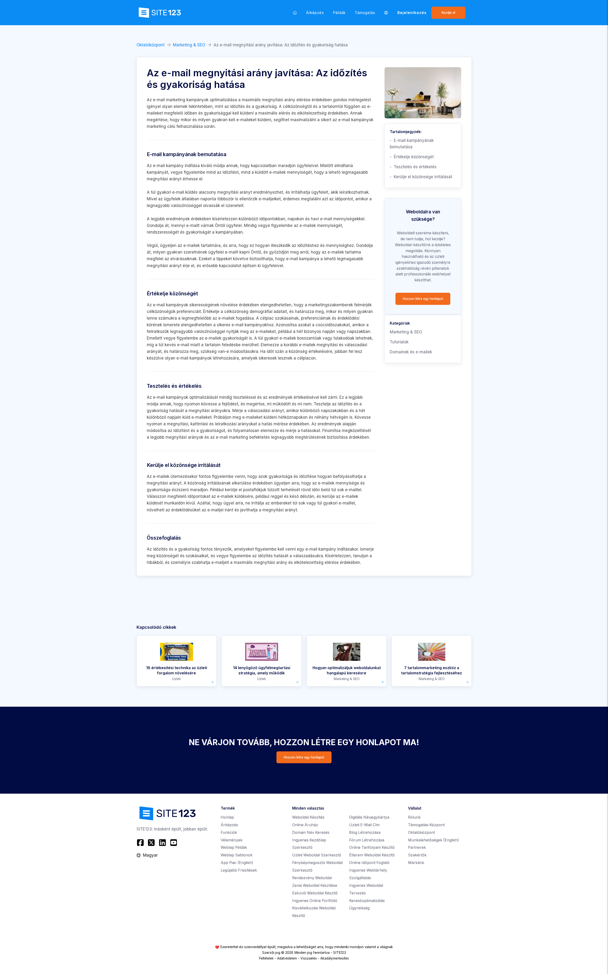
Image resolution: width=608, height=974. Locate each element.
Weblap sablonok (236, 855)
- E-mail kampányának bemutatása (412, 143)
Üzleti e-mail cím (364, 825)
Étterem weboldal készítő (372, 855)
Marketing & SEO (189, 45)
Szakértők (417, 855)
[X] (151, 842)
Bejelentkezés (412, 12)
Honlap (227, 817)
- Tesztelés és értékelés (413, 166)
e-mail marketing (232, 437)
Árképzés (315, 12)
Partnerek (417, 847)
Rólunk (414, 817)
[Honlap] (295, 12)
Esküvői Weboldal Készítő (315, 893)
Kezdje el (448, 12)
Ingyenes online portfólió (314, 900)
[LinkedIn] (162, 842)
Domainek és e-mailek (411, 352)
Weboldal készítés (308, 817)
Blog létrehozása (364, 832)
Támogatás (365, 12)
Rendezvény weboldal (312, 878)
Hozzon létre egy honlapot (423, 299)
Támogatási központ (426, 825)
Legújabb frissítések (239, 870)
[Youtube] (173, 842)
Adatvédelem (287, 958)
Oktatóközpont (151, 45)
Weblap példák (234, 847)
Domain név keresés (310, 832)
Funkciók (229, 832)
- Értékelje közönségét (412, 156)
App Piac (237, 862)
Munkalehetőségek (433, 840)
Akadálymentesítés (334, 958)
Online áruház (305, 825)
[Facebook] (141, 842)
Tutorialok (399, 342)
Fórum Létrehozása (366, 840)
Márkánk (416, 862)
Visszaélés (308, 958)
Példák (339, 12)
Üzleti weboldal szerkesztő (316, 855)
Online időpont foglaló (369, 862)
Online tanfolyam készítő (372, 847)
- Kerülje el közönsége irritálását (421, 176)
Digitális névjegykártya (369, 817)
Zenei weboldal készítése (314, 885)
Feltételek (266, 958)
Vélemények (231, 840)
